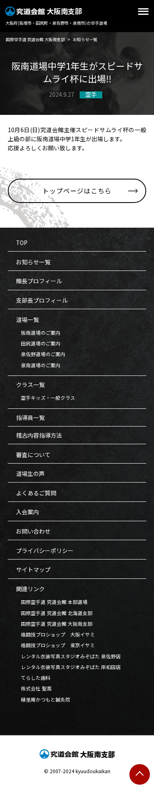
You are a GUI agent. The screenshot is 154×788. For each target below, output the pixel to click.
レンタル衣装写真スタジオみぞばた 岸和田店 (68, 666)
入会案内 (27, 512)
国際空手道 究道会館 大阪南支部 (54, 623)
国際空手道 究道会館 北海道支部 (54, 612)
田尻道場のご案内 (38, 343)
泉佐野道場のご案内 (40, 353)
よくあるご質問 (36, 493)
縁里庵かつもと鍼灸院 (43, 699)
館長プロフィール (39, 281)
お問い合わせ (33, 531)
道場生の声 (30, 473)
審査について (33, 454)
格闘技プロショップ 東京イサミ (55, 644)
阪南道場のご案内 (38, 332)
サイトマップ (33, 569)
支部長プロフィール (42, 300)
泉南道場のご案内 (38, 364)
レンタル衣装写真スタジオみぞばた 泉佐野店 (68, 656)
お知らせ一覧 (33, 262)
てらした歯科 (33, 677)
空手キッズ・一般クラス (45, 397)
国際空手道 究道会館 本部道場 (51, 601)
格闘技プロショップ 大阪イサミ (55, 634)
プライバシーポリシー (45, 550)
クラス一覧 (30, 384)
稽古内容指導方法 (39, 435)
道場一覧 (27, 319)
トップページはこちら (76, 191)
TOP (22, 242)
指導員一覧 (30, 417)
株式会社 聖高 (34, 688)
